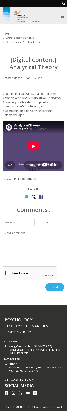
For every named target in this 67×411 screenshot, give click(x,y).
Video (38, 77)
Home (6, 33)
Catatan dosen (12, 77)
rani (28, 77)
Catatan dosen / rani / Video (20, 37)
